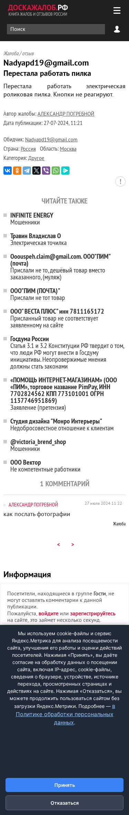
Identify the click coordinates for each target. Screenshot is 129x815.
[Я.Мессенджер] (65, 170)
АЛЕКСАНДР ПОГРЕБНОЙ (65, 114)
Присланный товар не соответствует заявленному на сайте (57, 318)
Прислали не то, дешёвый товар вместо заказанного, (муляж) (60, 266)
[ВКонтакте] (7, 170)
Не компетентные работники (45, 465)
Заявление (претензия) (63, 393)
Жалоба (119, 523)
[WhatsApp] (56, 170)
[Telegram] (27, 170)
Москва (68, 149)
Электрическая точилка (38, 239)
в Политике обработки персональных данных (65, 714)
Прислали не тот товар (37, 294)
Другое (36, 158)
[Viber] (46, 170)
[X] (36, 170)
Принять (64, 785)
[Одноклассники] (17, 170)
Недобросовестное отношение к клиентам (62, 424)
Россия (28, 149)
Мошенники (31, 218)
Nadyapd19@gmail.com (51, 140)
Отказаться (65, 803)
